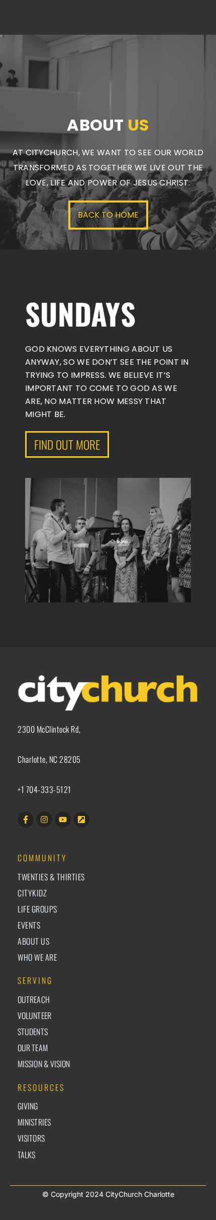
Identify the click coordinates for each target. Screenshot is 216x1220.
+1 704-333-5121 (44, 789)
